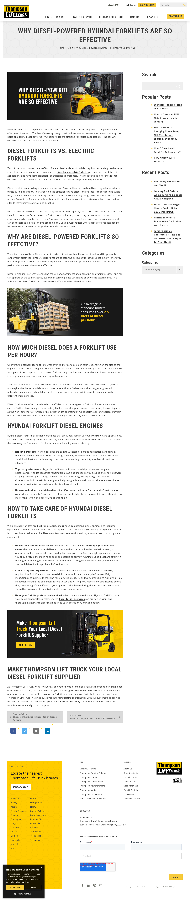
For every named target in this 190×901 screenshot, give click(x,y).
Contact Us (129, 794)
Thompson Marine (88, 790)
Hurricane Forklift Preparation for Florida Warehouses (167, 221)
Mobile (33, 798)
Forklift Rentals (131, 790)
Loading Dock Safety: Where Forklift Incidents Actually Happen (168, 195)
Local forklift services (72, 598)
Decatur (14, 831)
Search (176, 86)
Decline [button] (34, 887)
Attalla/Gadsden (18, 811)
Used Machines (131, 785)
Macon (14, 848)
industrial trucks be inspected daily (71, 574)
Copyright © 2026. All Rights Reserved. (169, 887)
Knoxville (15, 844)
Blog (70, 47)
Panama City (36, 819)
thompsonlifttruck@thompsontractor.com (98, 821)
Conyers (14, 823)
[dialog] (24, 881)
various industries (92, 435)
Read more (26, 882)
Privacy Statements (143, 887)
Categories (150, 262)
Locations (113, 4)
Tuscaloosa (35, 835)
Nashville (34, 806)
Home (61, 47)
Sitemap (128, 887)
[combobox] (162, 270)
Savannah (34, 827)
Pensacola (35, 823)
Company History (132, 798)
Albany (14, 802)
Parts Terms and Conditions (93, 798)
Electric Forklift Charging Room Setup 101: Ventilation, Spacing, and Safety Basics (166, 135)
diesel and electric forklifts (73, 172)
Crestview (15, 827)
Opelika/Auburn (37, 811)
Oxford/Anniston (38, 815)
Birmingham (16, 819)
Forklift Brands (130, 777)
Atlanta (14, 806)
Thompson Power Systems (92, 785)
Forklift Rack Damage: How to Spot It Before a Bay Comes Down (167, 208)
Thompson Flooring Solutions (94, 773)
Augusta (14, 815)
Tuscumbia (35, 840)
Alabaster (15, 798)
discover (19, 786)
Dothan (14, 835)
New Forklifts (130, 781)
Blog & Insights (131, 773)
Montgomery (36, 802)
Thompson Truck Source (91, 781)
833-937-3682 (147, 4)
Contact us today (70, 701)
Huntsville (15, 840)
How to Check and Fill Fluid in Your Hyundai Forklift (166, 118)
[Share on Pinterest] (61, 731)
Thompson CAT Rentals (91, 794)
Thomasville (36, 831)
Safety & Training (88, 768)
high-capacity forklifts (51, 694)
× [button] (41, 867)
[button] (24, 893)
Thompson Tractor (89, 777)
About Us (128, 768)
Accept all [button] (15, 887)
